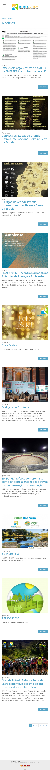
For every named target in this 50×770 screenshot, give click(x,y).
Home (4, 19)
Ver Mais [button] (43, 87)
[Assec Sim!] (25, 766)
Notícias (11, 19)
